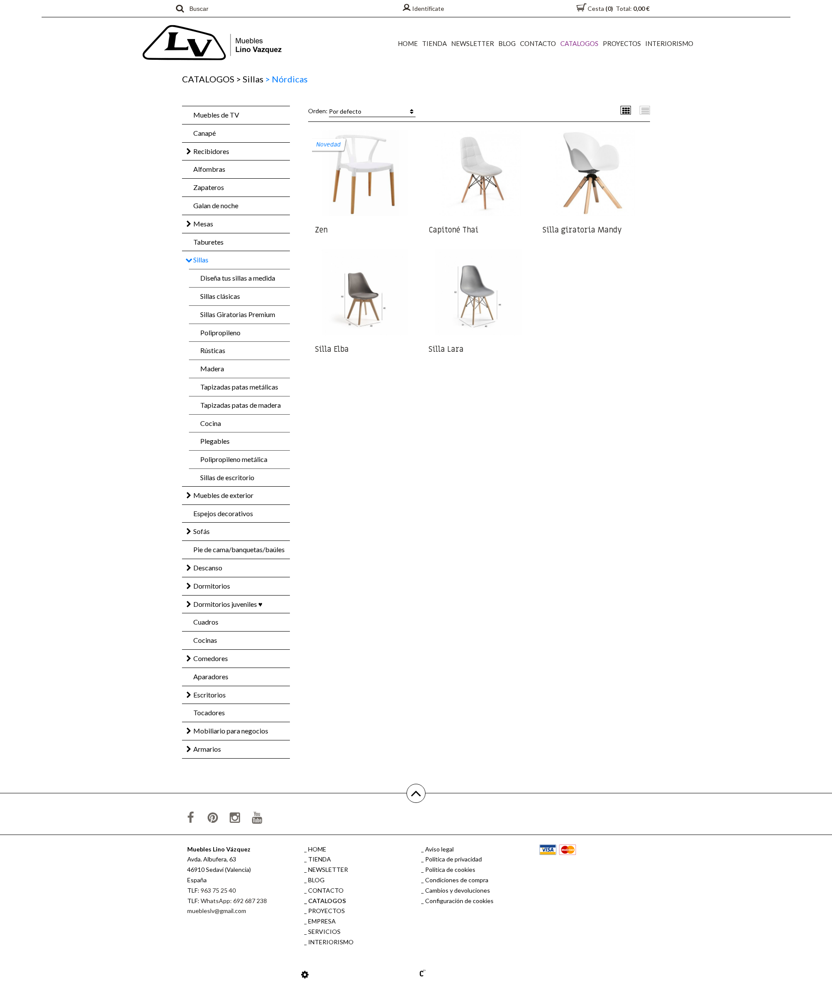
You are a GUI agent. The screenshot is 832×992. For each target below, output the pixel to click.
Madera (212, 368)
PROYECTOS (622, 43)
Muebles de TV (216, 115)
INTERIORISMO (669, 43)
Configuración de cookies (459, 900)
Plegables (215, 441)
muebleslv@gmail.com (216, 910)
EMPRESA (322, 921)
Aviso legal (439, 849)
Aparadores (210, 676)
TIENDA (434, 43)
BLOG (507, 43)
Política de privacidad (453, 859)
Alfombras (209, 169)
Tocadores (209, 712)
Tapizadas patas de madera (240, 405)
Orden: (334, 111)
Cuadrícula (626, 110)
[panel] (305, 974)
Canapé (204, 133)
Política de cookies (450, 869)
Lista (645, 110)
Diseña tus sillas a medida (237, 278)
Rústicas (212, 350)
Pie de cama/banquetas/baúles (239, 549)
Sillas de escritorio (227, 477)
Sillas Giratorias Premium (237, 314)
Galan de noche (215, 205)
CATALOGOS (579, 43)
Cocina (210, 423)
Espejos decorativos (223, 513)
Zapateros (208, 187)
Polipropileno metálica (233, 459)
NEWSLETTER (472, 43)
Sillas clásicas (220, 296)
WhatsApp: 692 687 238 (234, 900)
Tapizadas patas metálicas (239, 387)
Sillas (249, 79)
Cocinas (205, 640)
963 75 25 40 (218, 890)
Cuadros (205, 622)
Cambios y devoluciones (457, 890)
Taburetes (208, 242)
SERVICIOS (324, 931)
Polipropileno (220, 332)
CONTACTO (538, 43)
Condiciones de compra (456, 880)
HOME (408, 43)
